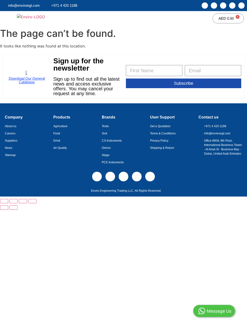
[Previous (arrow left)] (4, 207)
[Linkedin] (205, 5)
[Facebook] (223, 5)
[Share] (23, 201)
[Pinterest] (241, 5)
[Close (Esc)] (32, 201)
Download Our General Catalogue (27, 80)
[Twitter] (232, 5)
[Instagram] (214, 5)
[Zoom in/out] (4, 201)
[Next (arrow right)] (13, 207)
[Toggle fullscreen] (13, 201)
